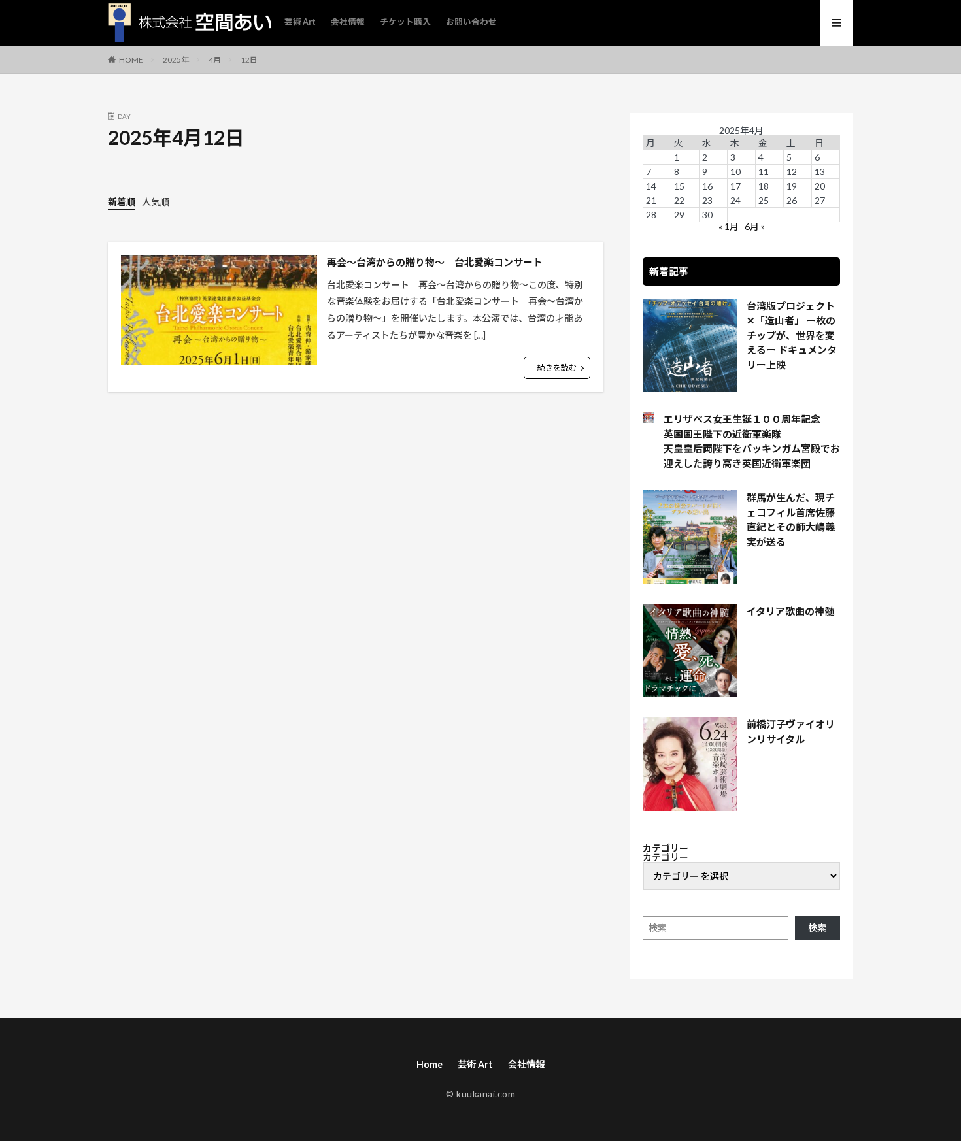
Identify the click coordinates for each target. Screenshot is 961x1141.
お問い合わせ (471, 22)
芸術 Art (300, 22)
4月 (215, 60)
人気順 (155, 201)
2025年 (176, 60)
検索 (817, 927)
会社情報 (348, 22)
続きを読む (557, 367)
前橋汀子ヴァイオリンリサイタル (791, 731)
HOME (131, 59)
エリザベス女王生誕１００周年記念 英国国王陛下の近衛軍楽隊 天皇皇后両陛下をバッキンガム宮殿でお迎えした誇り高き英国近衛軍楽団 (752, 441)
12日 (249, 60)
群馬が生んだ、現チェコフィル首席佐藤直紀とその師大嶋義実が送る (791, 519)
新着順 (121, 201)
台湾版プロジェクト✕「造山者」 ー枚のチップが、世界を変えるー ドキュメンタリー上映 (792, 335)
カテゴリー (665, 857)
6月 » (755, 226)
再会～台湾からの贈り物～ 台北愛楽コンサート (435, 262)
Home (429, 1064)
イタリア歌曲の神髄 (790, 611)
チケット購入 (405, 22)
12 (791, 171)
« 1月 (728, 226)
